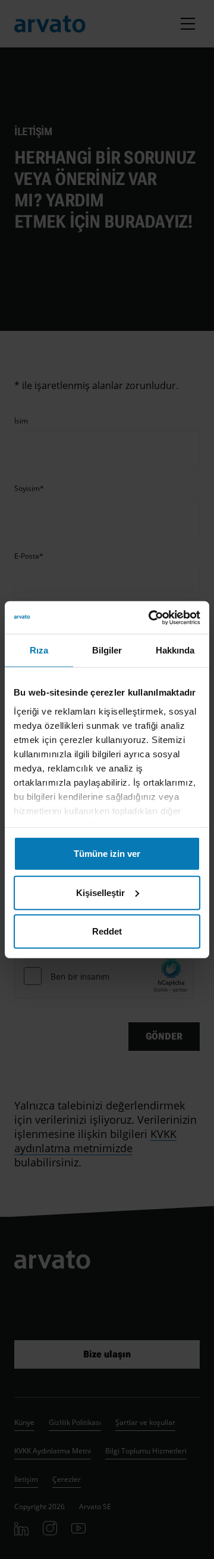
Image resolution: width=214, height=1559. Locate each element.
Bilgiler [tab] (107, 650)
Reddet (107, 931)
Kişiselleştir (100, 892)
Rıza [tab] (39, 650)
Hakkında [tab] (175, 650)
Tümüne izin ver (107, 854)
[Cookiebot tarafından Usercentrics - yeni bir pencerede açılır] (151, 617)
